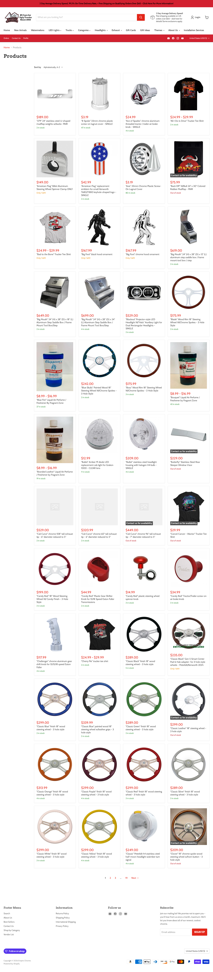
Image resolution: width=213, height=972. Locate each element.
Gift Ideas (145, 30)
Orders (6, 38)
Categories (83, 30)
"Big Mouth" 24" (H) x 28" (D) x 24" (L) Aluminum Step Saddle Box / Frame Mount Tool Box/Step (98, 322)
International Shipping (66, 922)
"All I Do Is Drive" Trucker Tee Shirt (187, 121)
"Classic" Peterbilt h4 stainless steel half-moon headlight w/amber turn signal (143, 856)
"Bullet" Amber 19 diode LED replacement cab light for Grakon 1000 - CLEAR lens (97, 465)
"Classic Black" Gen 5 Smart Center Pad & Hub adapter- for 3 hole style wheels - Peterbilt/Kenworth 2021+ (187, 662)
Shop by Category (12, 930)
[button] (196, 17)
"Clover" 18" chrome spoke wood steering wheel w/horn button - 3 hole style (186, 856)
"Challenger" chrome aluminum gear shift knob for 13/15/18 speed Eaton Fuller (54, 664)
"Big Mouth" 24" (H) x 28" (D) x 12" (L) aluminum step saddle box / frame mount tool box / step (188, 257)
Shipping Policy (63, 917)
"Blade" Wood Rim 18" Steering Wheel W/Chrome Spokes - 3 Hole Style (187, 322)
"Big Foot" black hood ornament (96, 254)
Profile (25, 38)
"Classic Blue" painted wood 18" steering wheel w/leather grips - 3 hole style (97, 729)
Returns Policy (62, 913)
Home (7, 30)
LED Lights (54, 30)
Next (134, 878)
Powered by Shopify (12, 963)
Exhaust (116, 30)
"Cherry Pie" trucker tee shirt (94, 661)
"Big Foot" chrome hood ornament (142, 254)
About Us (173, 30)
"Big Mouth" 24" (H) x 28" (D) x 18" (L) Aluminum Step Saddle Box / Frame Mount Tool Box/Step (55, 322)
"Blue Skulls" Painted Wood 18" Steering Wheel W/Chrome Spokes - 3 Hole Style (99, 390)
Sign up (199, 932)
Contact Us (16, 38)
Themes (158, 30)
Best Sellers (9, 922)
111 (126, 878)
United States (198, 38)
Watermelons (37, 30)
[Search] (141, 17)
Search (7, 913)
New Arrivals (20, 30)
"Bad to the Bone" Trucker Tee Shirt (54, 254)
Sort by (37, 67)
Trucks (69, 30)
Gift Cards (131, 30)
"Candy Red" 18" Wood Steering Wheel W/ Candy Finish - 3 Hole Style (52, 599)
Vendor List (9, 934)
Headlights (100, 30)
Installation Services (194, 30)
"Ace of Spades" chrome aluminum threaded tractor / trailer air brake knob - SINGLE (143, 124)
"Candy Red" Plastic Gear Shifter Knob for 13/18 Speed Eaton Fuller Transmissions (97, 599)
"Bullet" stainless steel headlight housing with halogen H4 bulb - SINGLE (141, 465)
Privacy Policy (62, 926)
